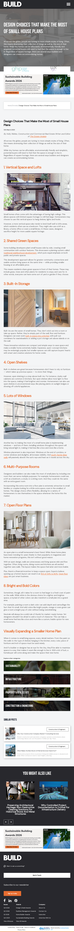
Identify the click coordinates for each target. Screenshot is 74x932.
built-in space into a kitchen (37, 336)
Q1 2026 (6, 914)
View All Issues (8, 921)
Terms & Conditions (29, 927)
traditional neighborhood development (20, 253)
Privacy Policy (21, 930)
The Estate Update (38, 136)
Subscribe (42, 914)
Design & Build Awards (23, 908)
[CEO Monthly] (53, 69)
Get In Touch (37, 875)
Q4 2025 (7, 918)
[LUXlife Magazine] (20, 69)
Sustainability (13, 666)
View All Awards (21, 921)
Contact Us (42, 911)
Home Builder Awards (23, 914)
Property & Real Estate (17, 692)
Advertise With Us (45, 918)
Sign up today (12, 893)
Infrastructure (13, 679)
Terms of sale (19, 927)
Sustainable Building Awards (25, 918)
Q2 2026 (7, 911)
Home (10, 106)
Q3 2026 (7, 908)
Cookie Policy (11, 927)
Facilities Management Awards (26, 911)
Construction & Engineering (19, 706)
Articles (15, 106)
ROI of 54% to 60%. (49, 574)
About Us (42, 908)
